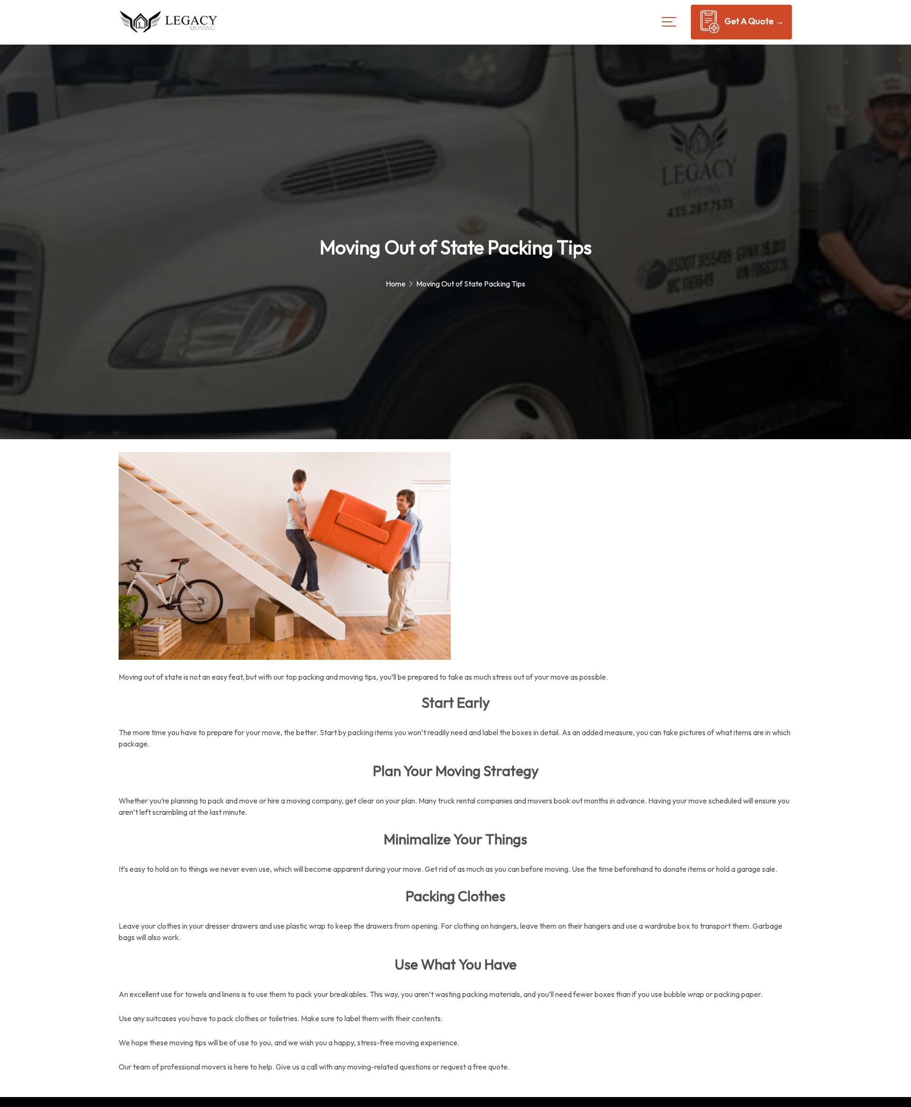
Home (396, 283)
